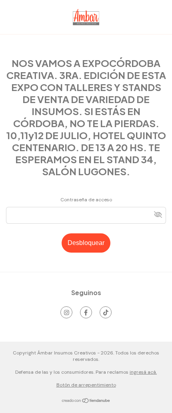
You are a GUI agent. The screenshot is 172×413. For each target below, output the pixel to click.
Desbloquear (86, 242)
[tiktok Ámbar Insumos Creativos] (106, 312)
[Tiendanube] (86, 402)
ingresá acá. (143, 372)
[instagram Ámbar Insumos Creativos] (66, 312)
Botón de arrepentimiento (86, 385)
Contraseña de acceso (86, 199)
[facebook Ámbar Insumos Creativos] (86, 312)
